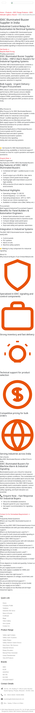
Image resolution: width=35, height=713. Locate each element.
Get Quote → (4, 49)
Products (8, 12)
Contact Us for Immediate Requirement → (15, 514)
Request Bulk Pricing (7, 52)
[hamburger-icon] (4, 3)
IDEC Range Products (20, 12)
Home (2, 12)
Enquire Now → (5, 158)
